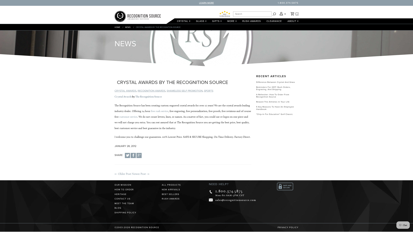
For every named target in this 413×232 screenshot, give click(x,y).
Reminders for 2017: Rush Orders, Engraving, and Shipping (273, 88)
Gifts (216, 21)
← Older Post (123, 174)
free (153, 111)
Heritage (120, 194)
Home (117, 27)
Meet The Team (124, 203)
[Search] (274, 14)
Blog (118, 208)
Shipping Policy (125, 212)
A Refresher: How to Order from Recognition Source (272, 95)
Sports (208, 90)
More (231, 21)
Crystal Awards (125, 90)
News (128, 27)
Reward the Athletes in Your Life (273, 102)
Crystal (182, 21)
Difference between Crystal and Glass (275, 82)
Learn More (206, 2)
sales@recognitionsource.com (235, 200)
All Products (171, 185)
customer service (128, 116)
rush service (161, 111)
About (291, 21)
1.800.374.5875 (288, 2)
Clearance (274, 21)
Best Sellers (170, 194)
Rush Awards (251, 21)
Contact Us (123, 199)
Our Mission (123, 185)
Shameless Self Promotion (185, 90)
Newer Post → (140, 174)
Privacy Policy (288, 227)
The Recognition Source (148, 96)
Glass (200, 21)
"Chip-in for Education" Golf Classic (274, 114)
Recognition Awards (151, 90)
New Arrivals (171, 189)
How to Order (124, 189)
